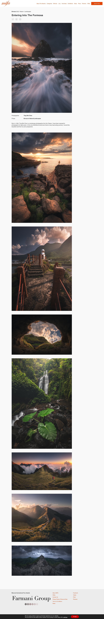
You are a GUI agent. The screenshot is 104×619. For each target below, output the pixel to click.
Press (79, 3)
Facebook (75, 593)
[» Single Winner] (6, 3)
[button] (13, 19)
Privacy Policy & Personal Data (60, 599)
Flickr (74, 597)
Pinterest (75, 599)
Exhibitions (70, 3)
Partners (84, 3)
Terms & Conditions (57, 601)
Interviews (64, 3)
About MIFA (55, 593)
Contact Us (55, 597)
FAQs (88, 3)
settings (65, 617)
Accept (75, 616)
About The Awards (41, 3)
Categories (49, 3)
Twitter (74, 595)
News (75, 3)
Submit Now (97, 3)
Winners (55, 3)
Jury (59, 3)
